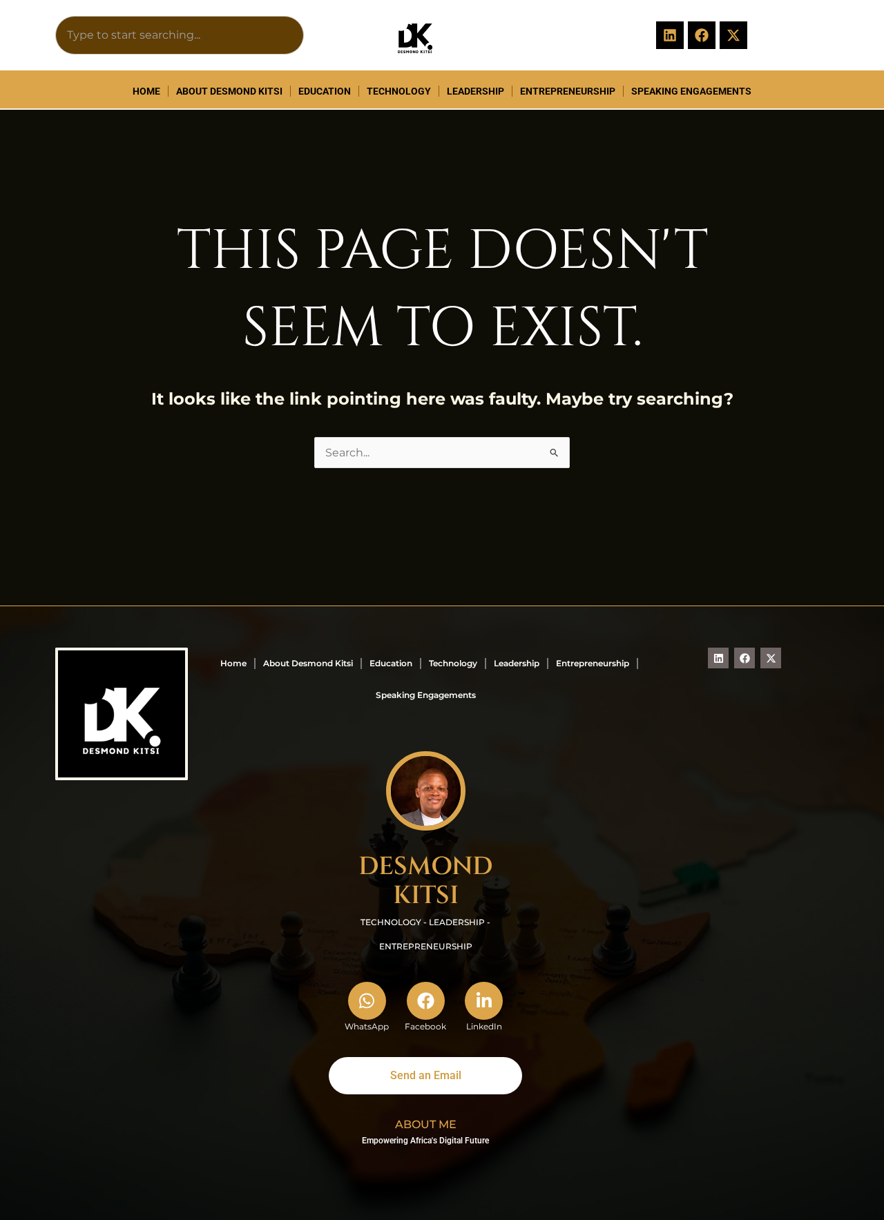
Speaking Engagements (691, 91)
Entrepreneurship (567, 91)
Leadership (475, 91)
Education (324, 91)
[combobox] (179, 35)
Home (146, 91)
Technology (399, 91)
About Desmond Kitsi (229, 91)
